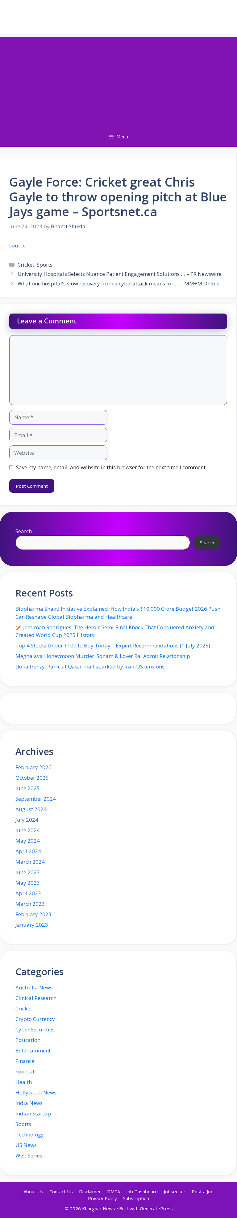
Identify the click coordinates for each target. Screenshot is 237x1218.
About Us (33, 1191)
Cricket (26, 264)
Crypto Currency (35, 1018)
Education (27, 1039)
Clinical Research (35, 997)
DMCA (113, 1191)
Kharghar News (118, 17)
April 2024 (28, 851)
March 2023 (30, 903)
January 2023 (31, 924)
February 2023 (33, 914)
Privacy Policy (102, 1198)
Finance (24, 1060)
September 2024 (35, 798)
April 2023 (28, 893)
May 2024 (27, 840)
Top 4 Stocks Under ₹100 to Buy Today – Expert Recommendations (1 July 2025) (112, 645)
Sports (44, 264)
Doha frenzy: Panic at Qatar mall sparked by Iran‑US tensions (89, 666)
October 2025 (32, 777)
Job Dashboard (142, 1191)
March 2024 (30, 861)
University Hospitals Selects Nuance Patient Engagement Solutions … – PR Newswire (120, 273)
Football (25, 1071)
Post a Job (203, 1191)
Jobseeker (174, 1191)
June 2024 (27, 830)
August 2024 (31, 809)
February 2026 (33, 767)
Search (23, 531)
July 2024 (26, 819)
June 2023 (27, 872)
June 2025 (27, 788)
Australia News (33, 987)
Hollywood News (35, 1092)
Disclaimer (90, 1191)
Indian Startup (33, 1113)
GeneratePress (156, 1208)
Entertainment (33, 1050)
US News (26, 1144)
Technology (29, 1134)
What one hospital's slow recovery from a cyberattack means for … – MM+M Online (118, 283)
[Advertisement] (118, 80)
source (17, 245)
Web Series (28, 1155)
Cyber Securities (35, 1029)
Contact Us (61, 1191)
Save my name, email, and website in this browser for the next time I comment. (111, 467)
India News (29, 1102)
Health (23, 1081)
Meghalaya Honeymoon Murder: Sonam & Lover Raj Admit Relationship (102, 656)
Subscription (136, 1198)
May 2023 (27, 882)
